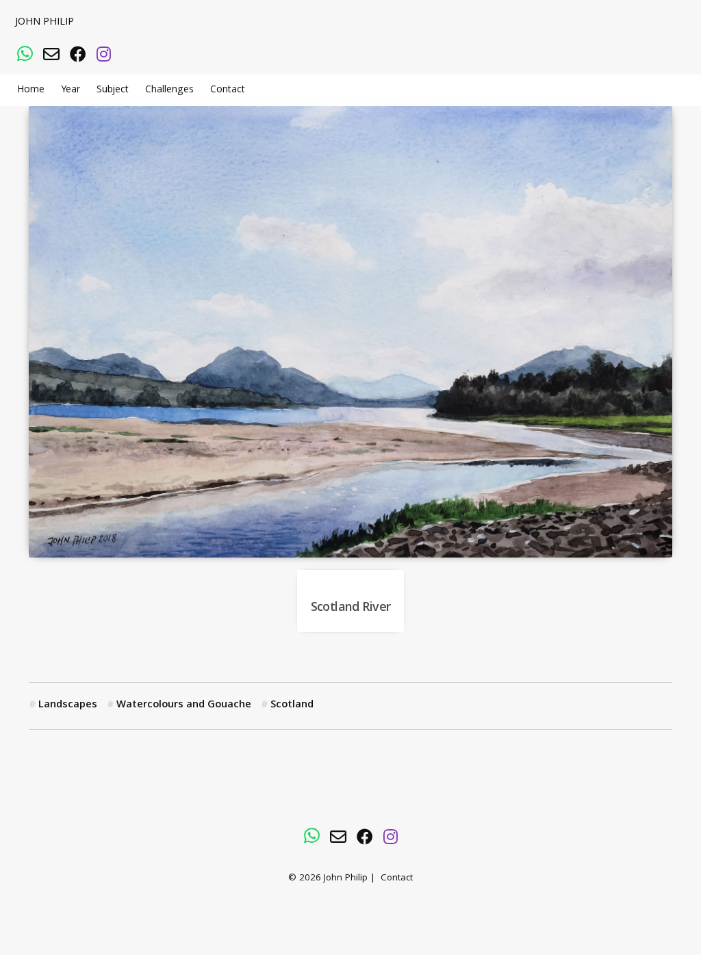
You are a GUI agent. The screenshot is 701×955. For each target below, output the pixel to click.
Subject (113, 90)
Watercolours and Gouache (183, 705)
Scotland (292, 705)
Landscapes (67, 705)
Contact (227, 90)
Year (70, 90)
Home (30, 90)
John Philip (44, 22)
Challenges (169, 90)
